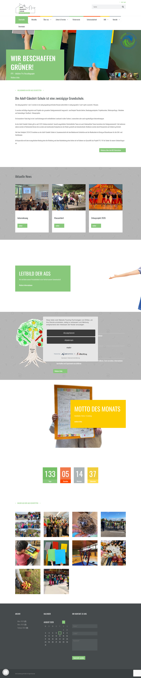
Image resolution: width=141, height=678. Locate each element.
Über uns (46, 19)
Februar (22, 628)
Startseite (22, 19)
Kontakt (115, 19)
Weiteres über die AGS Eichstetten (111, 150)
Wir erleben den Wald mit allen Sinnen (105, 218)
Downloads (22, 26)
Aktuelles (34, 19)
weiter (20, 225)
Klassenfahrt (22, 218)
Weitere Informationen (25, 285)
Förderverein (76, 19)
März (21, 621)
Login (124, 2)
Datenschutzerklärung (74, 358)
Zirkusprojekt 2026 (61, 218)
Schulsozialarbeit (92, 19)
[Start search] (122, 6)
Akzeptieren (69, 333)
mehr (69, 347)
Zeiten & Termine (61, 19)
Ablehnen (69, 340)
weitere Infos (78, 421)
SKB (105, 19)
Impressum (64, 358)
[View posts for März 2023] (63, 622)
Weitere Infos (15, 77)
